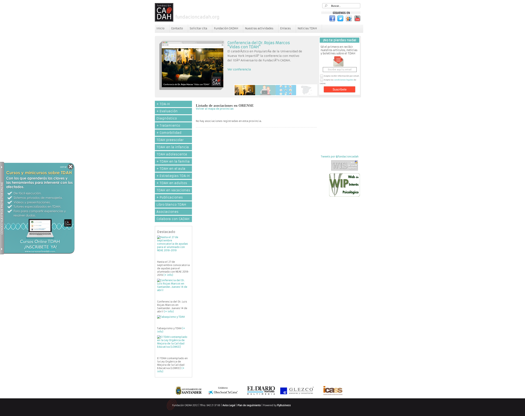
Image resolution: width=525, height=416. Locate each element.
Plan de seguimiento (249, 405)
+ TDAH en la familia (173, 161)
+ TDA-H (163, 104)
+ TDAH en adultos (171, 183)
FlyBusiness (284, 405)
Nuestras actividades (259, 28)
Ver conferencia (239, 69)
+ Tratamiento (168, 125)
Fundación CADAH (226, 28)
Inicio (160, 28)
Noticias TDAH (307, 28)
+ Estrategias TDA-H (173, 176)
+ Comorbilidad (168, 133)
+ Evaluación (167, 111)
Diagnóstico (166, 118)
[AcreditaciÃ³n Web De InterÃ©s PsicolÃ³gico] (344, 195)
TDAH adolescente (171, 154)
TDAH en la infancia (172, 147)
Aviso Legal (229, 405)
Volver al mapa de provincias (215, 108)
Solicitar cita (198, 28)
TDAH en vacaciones (173, 190)
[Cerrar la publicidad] (68, 167)
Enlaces (285, 28)
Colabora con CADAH (172, 219)
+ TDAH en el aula (170, 169)
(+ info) (168, 274)
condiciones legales (343, 80)
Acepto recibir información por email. (341, 76)
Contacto (177, 28)
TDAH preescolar (170, 140)
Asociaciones (167, 212)
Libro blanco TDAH (171, 204)
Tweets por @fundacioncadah (339, 156)
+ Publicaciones (169, 197)
